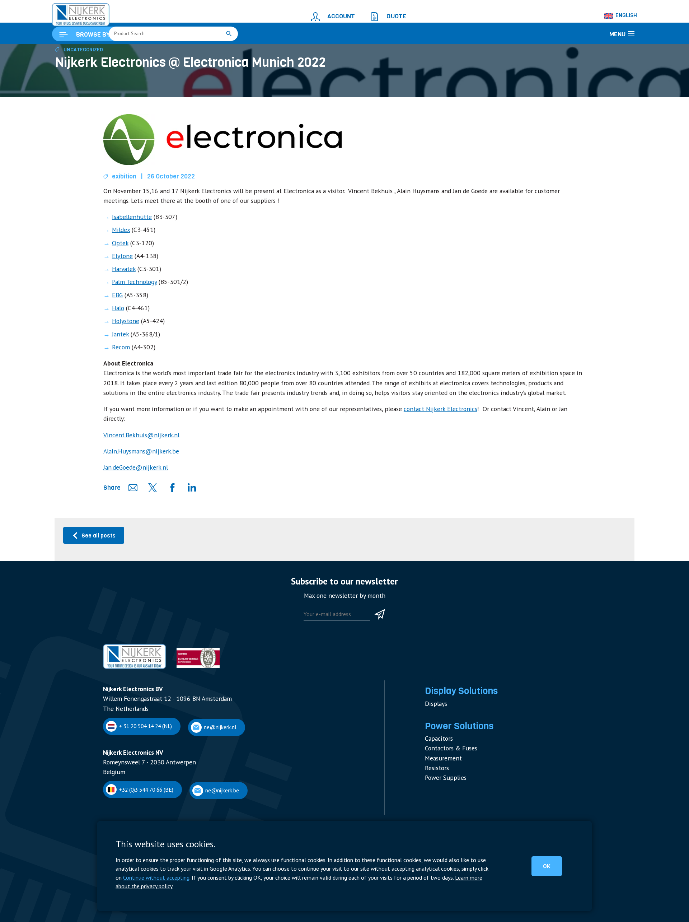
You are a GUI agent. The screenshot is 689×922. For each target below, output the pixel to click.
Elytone (121, 287)
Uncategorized (79, 92)
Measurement (440, 744)
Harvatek (122, 299)
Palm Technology (131, 311)
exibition (122, 217)
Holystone (124, 345)
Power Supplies (442, 760)
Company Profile (121, 817)
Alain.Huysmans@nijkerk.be (135, 453)
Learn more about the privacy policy (344, 887)
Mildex (119, 264)
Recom (119, 368)
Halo (117, 334)
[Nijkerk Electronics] (73, 13)
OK (552, 872)
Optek (119, 276)
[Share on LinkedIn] (189, 488)
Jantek (119, 357)
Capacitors (437, 727)
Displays (434, 695)
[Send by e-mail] (131, 488)
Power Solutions (455, 716)
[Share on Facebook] (169, 488)
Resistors (435, 752)
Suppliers (114, 825)
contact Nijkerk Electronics (388, 423)
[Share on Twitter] (150, 488)
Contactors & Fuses (447, 735)
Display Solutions (456, 685)
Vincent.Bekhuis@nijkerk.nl (134, 438)
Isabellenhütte (129, 253)
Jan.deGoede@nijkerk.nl (131, 468)
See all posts (97, 534)
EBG (116, 322)
